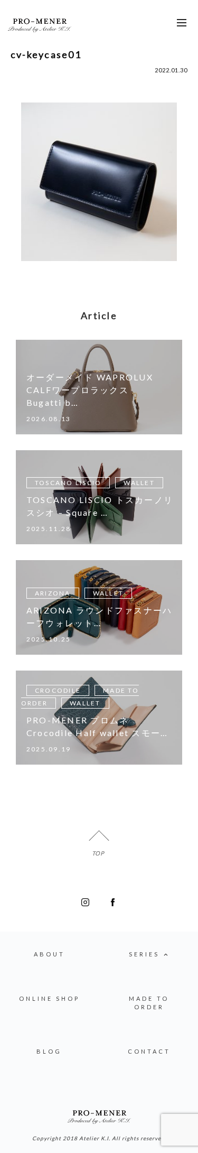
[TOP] (99, 840)
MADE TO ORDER (149, 1003)
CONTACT (149, 1051)
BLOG (49, 1051)
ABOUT (49, 954)
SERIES (144, 954)
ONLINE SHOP (49, 998)
